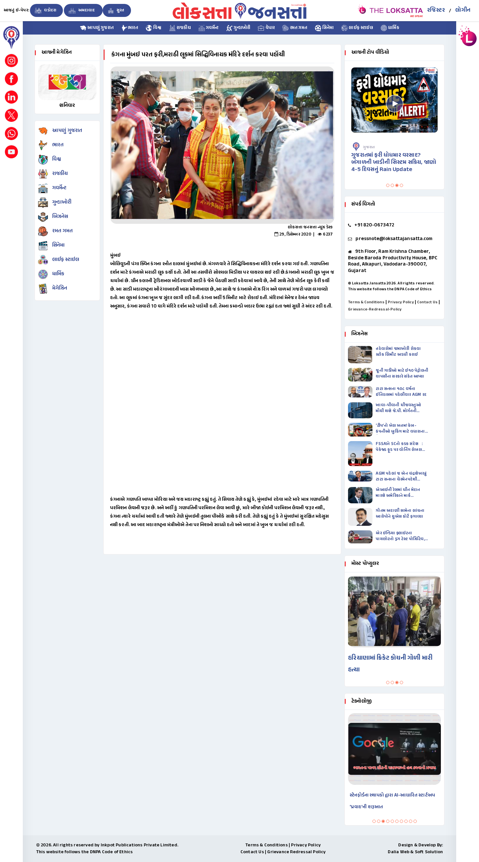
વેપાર (269, 28)
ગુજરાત (379, 147)
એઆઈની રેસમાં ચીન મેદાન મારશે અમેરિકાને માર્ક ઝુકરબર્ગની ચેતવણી (398, 493)
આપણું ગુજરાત (100, 28)
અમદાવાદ (86, 10)
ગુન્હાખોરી (241, 28)
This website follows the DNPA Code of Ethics (390, 289)
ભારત (133, 28)
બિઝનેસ (60, 217)
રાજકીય (183, 28)
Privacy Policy (401, 302)
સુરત (120, 10)
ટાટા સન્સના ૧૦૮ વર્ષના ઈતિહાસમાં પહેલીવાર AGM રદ (402, 392)
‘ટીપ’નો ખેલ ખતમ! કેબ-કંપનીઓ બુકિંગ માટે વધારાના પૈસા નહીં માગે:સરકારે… (400, 429)
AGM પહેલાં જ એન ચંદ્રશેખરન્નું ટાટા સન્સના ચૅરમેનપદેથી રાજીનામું (401, 476)
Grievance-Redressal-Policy (374, 309)
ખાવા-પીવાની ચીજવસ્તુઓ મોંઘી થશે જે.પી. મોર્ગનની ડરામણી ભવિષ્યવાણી (398, 408)
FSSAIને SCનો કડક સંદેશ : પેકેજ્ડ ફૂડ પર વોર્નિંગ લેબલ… (400, 447)
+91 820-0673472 (374, 225)
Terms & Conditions (366, 302)
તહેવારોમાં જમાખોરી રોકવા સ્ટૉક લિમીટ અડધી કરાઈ (398, 352)
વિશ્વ (157, 28)
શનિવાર (67, 106)
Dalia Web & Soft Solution (415, 852)
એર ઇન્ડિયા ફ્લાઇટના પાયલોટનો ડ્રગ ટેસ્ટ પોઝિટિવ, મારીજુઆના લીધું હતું (400, 536)
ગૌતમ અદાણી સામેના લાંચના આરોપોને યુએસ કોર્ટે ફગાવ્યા (400, 514)
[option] (222, 145)
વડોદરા (49, 10)
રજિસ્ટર (436, 10)
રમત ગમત (298, 28)
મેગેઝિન (59, 288)
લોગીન (463, 10)
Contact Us (427, 302)
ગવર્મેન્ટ (212, 28)
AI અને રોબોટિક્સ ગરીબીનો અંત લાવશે (400, 795)
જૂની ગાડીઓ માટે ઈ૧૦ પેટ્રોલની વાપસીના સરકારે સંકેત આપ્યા (402, 374)
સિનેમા (327, 28)
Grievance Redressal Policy (296, 852)
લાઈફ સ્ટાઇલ (360, 28)
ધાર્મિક (393, 28)
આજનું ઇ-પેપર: (16, 10)
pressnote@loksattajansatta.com (394, 239)
